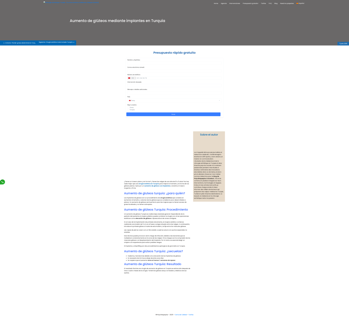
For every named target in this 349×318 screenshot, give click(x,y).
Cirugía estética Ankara (173, 290)
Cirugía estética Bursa (172, 287)
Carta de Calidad (181, 315)
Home (216, 3)
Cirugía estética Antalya (173, 296)
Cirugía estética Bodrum (173, 302)
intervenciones (234, 3)
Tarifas (263, 3)
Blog (275, 3)
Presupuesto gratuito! (250, 3)
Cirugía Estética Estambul (173, 299)
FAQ (270, 3)
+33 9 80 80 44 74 (130, 282)
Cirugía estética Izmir (172, 293)
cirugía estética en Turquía (149, 184)
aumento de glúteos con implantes (157, 186)
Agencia (224, 3)
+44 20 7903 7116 (129, 285)
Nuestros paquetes (287, 3)
